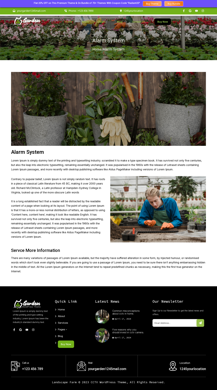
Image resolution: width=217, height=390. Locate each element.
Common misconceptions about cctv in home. (126, 312)
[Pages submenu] (106, 21)
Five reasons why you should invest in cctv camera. (128, 331)
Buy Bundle (174, 3)
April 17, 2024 (123, 318)
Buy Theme (152, 3)
